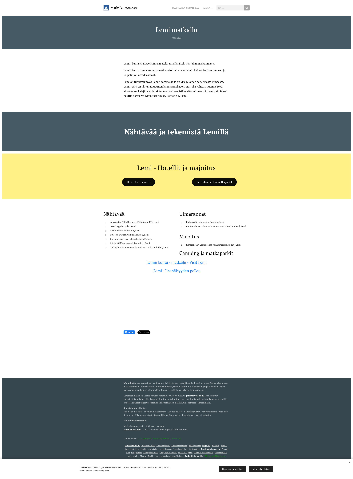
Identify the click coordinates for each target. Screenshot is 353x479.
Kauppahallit (136, 452)
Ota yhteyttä (144, 438)
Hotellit (224, 445)
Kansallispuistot (163, 445)
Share (130, 332)
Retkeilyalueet (195, 445)
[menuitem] (186, 7)
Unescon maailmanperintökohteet (169, 456)
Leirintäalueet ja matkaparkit (160, 449)
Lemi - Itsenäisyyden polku (176, 270)
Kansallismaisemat (179, 445)
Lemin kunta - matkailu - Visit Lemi (176, 262)
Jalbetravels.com (132, 429)
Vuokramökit (194, 449)
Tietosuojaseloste (161, 438)
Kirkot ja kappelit (185, 452)
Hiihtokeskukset (148, 445)
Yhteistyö (176, 438)
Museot (143, 456)
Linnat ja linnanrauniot (203, 452)
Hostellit (215, 445)
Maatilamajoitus (180, 449)
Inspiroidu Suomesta (210, 449)
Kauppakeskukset (150, 452)
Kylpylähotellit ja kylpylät (135, 449)
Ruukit (150, 456)
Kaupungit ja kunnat (168, 452)
